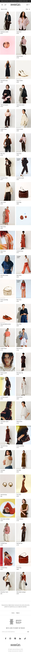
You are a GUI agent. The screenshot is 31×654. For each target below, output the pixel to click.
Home (13, 613)
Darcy (19, 324)
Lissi (2, 470)
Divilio (19, 202)
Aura (19, 470)
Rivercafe (5, 324)
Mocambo (20, 372)
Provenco (4, 178)
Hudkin (3, 129)
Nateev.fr (21, 651)
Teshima (4, 105)
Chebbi (3, 348)
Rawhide (19, 543)
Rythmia (20, 348)
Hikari (20, 80)
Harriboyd (4, 31)
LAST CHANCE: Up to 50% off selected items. (13, 1)
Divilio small (4, 299)
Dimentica (4, 592)
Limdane (20, 251)
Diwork (20, 129)
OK (28, 631)
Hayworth (4, 80)
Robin (3, 226)
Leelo (3, 494)
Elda (19, 275)
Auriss (20, 519)
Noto (2, 153)
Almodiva (4, 275)
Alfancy (19, 421)
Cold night (4, 421)
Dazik (19, 31)
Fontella (3, 543)
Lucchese (20, 178)
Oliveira (20, 56)
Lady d (3, 202)
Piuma (19, 397)
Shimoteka (5, 519)
